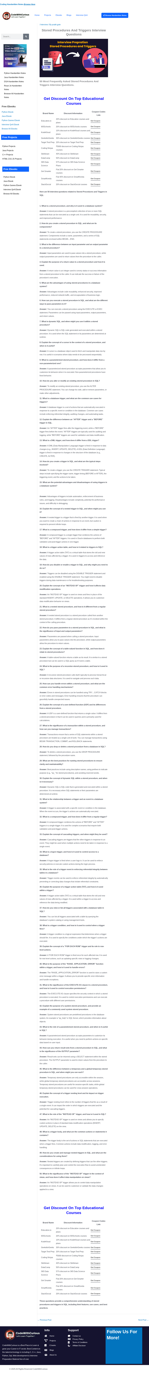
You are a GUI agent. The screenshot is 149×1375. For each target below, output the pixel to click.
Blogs (69, 15)
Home (37, 15)
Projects (47, 15)
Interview (44, 25)
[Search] (26, 37)
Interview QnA (82, 15)
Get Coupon (95, 121)
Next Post (143, 1320)
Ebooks (59, 15)
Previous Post (44, 1320)
